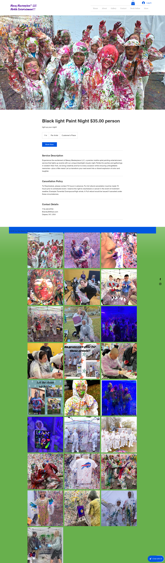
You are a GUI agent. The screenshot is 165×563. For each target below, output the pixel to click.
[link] (49, 144)
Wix (47, 231)
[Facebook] (160, 279)
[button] (133, 3)
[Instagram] (160, 283)
